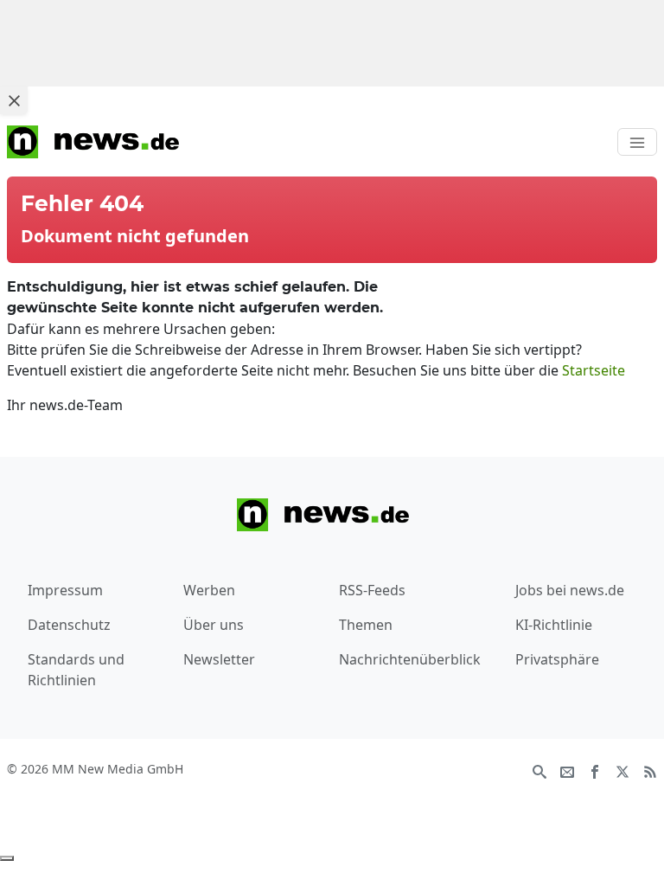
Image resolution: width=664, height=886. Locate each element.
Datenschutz (69, 624)
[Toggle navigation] (637, 142)
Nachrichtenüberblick (410, 659)
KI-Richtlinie (553, 624)
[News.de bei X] (622, 770)
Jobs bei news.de (569, 590)
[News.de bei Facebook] (595, 770)
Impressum (65, 590)
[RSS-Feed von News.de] (650, 770)
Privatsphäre (557, 659)
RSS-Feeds (372, 590)
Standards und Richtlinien (76, 670)
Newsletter (219, 659)
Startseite (593, 370)
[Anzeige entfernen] (7, 858)
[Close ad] (14, 100)
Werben (209, 590)
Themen (366, 624)
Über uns (213, 624)
